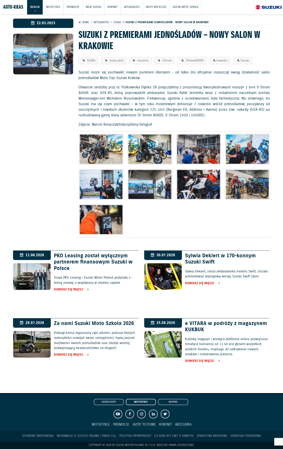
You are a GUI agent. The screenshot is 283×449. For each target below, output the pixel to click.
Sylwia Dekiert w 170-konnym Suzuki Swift (220, 259)
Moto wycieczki (156, 7)
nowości (222, 60)
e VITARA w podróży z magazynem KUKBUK (226, 326)
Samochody (109, 402)
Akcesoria (183, 424)
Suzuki (245, 60)
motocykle (115, 60)
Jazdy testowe (144, 424)
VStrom (166, 60)
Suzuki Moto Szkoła (185, 7)
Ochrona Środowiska (38, 436)
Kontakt (112, 7)
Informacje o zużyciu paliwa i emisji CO (86, 436)
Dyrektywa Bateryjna (212, 436)
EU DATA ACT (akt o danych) (174, 436)
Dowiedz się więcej (68, 289)
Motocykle (53, 7)
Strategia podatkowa (245, 436)
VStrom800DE (194, 60)
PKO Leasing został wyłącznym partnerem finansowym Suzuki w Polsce (93, 262)
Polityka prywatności (135, 436)
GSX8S (91, 60)
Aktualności (132, 7)
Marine (173, 402)
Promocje (73, 7)
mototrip (142, 60)
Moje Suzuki (93, 7)
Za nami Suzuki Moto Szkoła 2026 (94, 323)
